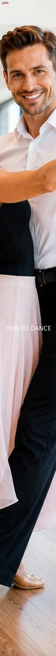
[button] (54, 3)
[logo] (5, 3)
